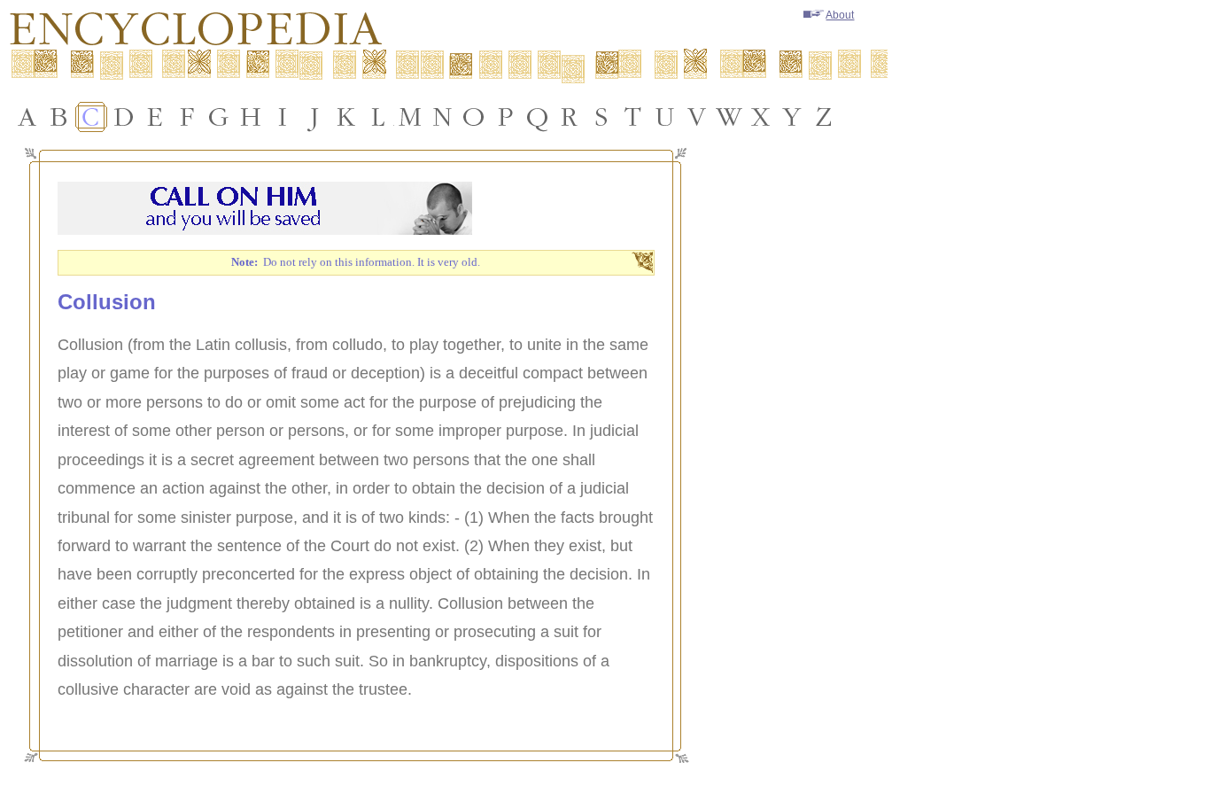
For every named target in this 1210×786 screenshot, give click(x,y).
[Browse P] (506, 117)
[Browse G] (219, 117)
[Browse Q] (538, 117)
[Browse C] (91, 117)
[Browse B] (59, 117)
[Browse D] (123, 117)
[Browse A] (27, 117)
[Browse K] (346, 117)
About (840, 15)
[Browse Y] (793, 117)
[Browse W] (729, 117)
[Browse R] (570, 117)
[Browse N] (442, 117)
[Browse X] (761, 117)
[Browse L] (378, 117)
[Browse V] (697, 117)
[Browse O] (474, 117)
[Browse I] (283, 117)
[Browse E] (155, 117)
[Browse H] (251, 117)
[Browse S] (601, 117)
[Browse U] (665, 117)
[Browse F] (187, 117)
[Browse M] (410, 117)
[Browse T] (633, 117)
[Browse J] (314, 117)
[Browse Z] (825, 117)
